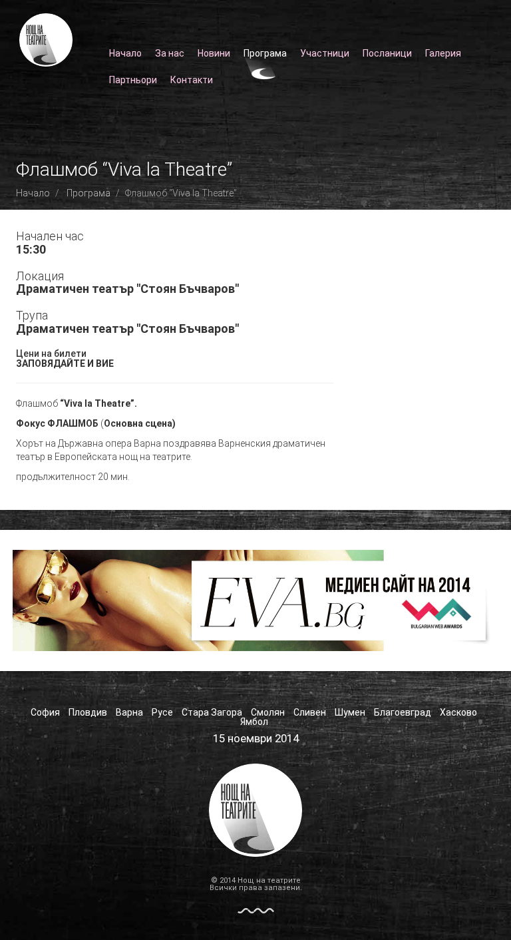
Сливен (309, 712)
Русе (162, 712)
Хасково (458, 712)
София (45, 712)
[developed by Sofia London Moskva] (256, 909)
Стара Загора (212, 712)
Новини (214, 53)
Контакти (191, 80)
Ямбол (254, 721)
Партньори (133, 80)
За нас (169, 53)
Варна (129, 712)
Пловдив (88, 712)
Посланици (387, 53)
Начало (125, 53)
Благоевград (402, 712)
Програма (265, 53)
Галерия (443, 53)
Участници (324, 53)
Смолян (268, 712)
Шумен (350, 712)
